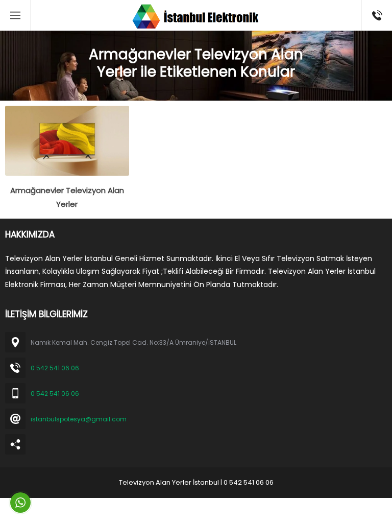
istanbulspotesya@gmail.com (79, 419)
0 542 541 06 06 (55, 368)
